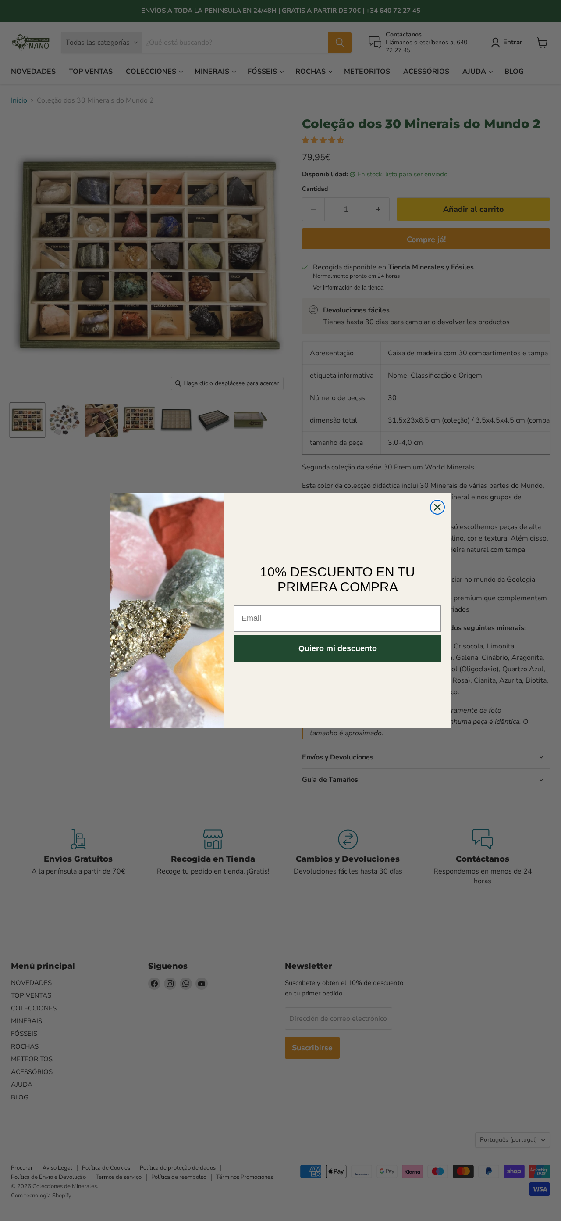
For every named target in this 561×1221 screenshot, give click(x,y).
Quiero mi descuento (337, 648)
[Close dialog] (437, 507)
